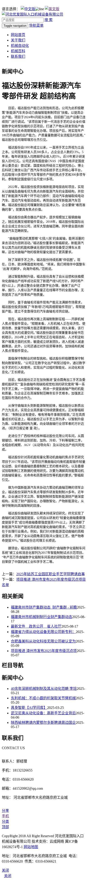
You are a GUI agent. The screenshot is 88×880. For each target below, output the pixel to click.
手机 (5, 816)
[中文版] (28, 9)
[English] (52, 9)
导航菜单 (36, 25)
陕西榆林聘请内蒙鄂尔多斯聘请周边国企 (43, 722)
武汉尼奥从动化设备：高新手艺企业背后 (43, 713)
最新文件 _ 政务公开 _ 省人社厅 (36, 626)
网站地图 (31, 847)
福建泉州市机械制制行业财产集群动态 (41, 617)
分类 (5, 821)
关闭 (7, 876)
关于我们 (18, 40)
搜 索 (48, 20)
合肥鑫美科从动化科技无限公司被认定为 (43, 641)
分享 (5, 811)
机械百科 (18, 51)
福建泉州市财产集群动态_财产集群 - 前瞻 (44, 607)
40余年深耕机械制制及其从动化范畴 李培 (44, 689)
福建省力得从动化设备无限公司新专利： (43, 632)
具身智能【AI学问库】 (29, 708)
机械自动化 (20, 46)
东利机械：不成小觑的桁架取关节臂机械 (43, 698)
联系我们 (18, 56)
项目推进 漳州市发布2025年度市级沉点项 (44, 651)
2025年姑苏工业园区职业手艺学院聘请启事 (50, 574)
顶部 (5, 827)
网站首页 (18, 35)
